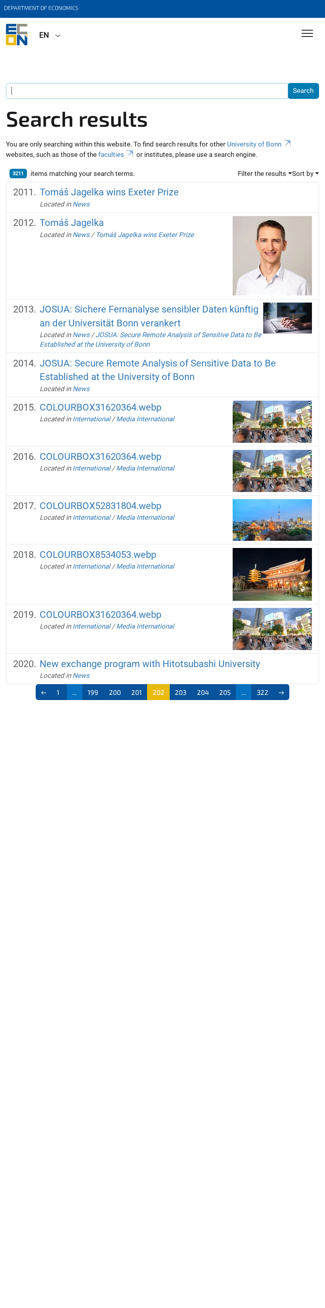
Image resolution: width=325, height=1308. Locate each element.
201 (136, 692)
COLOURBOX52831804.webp (100, 505)
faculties (111, 154)
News (81, 204)
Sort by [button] (303, 173)
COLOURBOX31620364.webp (100, 407)
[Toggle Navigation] (307, 34)
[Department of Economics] (16, 34)
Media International (145, 419)
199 (93, 692)
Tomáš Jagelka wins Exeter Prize (109, 192)
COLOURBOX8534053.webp (98, 554)
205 (225, 692)
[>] (281, 692)
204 (203, 692)
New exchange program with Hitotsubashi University (150, 663)
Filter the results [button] (262, 173)
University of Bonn (254, 144)
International (91, 419)
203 (180, 692)
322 (262, 692)
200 (115, 692)
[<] (44, 692)
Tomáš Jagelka (72, 222)
